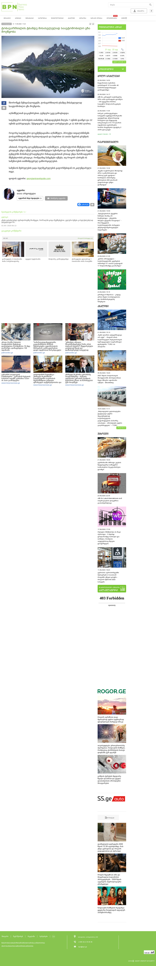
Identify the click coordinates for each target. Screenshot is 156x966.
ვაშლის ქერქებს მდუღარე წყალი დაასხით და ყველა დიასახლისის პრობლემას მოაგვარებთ (109, 779)
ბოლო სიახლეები (109, 76)
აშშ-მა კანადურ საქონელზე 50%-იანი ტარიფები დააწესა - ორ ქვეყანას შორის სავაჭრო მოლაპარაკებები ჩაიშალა (110, 101)
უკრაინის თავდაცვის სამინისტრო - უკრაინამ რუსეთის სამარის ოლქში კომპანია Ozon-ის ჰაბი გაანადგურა (15, 377)
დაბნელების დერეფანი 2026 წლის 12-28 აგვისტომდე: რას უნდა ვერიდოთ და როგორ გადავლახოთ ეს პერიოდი (110, 847)
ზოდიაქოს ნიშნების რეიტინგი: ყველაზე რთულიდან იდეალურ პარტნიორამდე (111, 910)
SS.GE (5, 238)
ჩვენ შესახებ (18, 936)
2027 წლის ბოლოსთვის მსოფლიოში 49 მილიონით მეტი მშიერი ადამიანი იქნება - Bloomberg (109, 379)
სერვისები (44, 936)
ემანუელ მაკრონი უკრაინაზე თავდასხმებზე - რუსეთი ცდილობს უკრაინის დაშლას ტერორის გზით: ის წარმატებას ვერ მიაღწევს (79, 378)
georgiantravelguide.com (39, 178)
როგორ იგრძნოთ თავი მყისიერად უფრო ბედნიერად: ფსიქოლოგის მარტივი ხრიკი (111, 719)
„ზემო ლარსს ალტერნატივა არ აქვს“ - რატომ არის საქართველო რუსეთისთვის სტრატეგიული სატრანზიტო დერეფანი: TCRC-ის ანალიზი (110, 341)
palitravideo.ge (7, 353)
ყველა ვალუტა (118, 62)
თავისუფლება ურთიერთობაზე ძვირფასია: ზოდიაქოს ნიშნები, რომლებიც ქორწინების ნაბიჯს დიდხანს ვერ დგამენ (111, 749)
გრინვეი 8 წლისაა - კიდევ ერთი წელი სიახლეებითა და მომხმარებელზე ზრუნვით (109, 298)
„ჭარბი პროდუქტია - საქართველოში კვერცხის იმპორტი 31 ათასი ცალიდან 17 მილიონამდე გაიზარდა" (110, 262)
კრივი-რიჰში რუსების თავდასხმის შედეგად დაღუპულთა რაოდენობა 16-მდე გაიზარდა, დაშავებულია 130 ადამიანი (15, 346)
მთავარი (5, 936)
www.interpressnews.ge (10, 383)
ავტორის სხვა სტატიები (28, 198)
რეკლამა (31, 936)
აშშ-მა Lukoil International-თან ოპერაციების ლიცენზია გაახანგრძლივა (110, 500)
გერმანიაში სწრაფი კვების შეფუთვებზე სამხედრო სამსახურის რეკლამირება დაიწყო (109, 466)
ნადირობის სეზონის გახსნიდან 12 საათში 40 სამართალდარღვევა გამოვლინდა (108, 86)
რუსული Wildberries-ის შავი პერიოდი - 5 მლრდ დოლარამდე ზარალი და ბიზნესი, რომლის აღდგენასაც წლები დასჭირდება (109, 538)
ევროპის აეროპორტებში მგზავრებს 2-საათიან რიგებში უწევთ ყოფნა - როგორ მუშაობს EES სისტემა (108, 577)
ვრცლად (120, 427)
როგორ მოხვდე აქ (85, 238)
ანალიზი (103, 306)
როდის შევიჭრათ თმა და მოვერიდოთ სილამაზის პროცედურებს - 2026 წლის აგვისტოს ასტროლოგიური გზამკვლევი (109, 879)
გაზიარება (85, 204)
